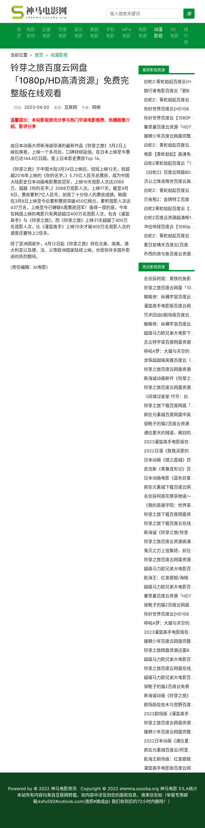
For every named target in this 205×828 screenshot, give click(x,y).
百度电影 (62, 32)
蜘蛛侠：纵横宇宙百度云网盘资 (174, 324)
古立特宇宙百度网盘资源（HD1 (173, 342)
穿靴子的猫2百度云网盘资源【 (173, 605)
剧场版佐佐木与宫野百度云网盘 (174, 704)
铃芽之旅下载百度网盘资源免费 (174, 514)
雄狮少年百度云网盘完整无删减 (174, 641)
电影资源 (142, 32)
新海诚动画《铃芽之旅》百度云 (174, 695)
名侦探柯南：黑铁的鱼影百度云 (174, 278)
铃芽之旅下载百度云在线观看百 (174, 523)
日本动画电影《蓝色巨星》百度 (174, 478)
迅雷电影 (46, 32)
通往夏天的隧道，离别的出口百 (174, 432)
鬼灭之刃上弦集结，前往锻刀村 (174, 550)
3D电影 (174, 32)
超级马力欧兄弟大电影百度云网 (174, 568)
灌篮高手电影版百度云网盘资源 (174, 768)
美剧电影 (94, 32)
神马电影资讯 (64, 788)
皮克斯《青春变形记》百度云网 (174, 469)
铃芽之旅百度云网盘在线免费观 (174, 668)
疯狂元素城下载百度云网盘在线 (174, 487)
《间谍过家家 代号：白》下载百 (174, 396)
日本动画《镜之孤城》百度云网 (174, 460)
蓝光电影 (78, 32)
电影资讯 (30, 32)
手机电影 (110, 32)
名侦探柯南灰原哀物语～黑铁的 (174, 496)
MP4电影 (126, 32)
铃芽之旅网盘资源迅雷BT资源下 (174, 650)
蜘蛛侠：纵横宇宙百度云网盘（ (174, 296)
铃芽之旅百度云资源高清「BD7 (173, 541)
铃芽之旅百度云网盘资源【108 (173, 722)
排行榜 (186, 36)
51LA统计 (188, 788)
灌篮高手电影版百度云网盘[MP (173, 305)
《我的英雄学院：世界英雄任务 (174, 505)
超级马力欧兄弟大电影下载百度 (174, 333)
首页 (19, 32)
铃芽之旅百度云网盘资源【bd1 (173, 559)
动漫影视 (59, 55)
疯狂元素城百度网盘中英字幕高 (174, 414)
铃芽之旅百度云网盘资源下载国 (174, 369)
